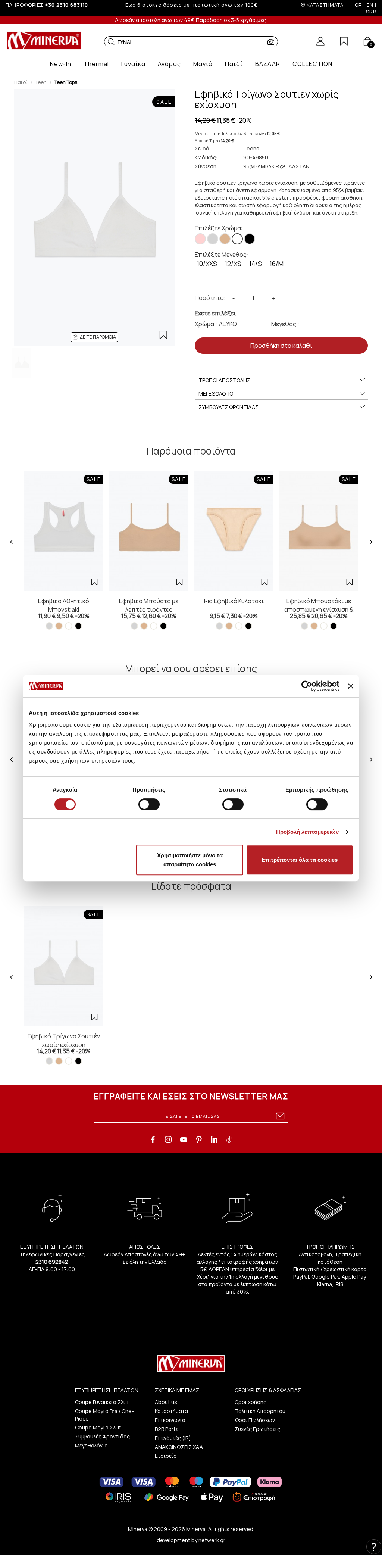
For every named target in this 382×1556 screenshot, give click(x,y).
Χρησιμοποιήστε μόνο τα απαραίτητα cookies (190, 859)
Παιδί (21, 82)
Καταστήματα (171, 1411)
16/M (276, 263)
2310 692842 (51, 1261)
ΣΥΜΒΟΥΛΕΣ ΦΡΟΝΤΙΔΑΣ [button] (228, 407)
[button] (111, 41)
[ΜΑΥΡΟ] (249, 238)
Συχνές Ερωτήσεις (257, 1428)
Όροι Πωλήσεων (255, 1420)
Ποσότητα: (210, 298)
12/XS (233, 263)
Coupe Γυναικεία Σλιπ (102, 1402)
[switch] (149, 804)
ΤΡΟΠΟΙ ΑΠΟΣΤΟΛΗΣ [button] (224, 380)
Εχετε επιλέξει (215, 313)
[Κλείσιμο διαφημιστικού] (350, 686)
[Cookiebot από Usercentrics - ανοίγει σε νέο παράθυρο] (306, 686)
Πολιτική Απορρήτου (260, 1411)
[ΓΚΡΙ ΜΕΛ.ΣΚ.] (212, 238)
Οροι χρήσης (250, 1402)
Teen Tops (65, 82)
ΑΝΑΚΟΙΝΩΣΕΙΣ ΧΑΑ (179, 1446)
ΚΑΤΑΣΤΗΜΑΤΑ (325, 4)
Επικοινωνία (170, 1420)
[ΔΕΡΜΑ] (225, 238)
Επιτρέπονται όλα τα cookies (300, 860)
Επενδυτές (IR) (173, 1437)
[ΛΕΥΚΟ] (237, 238)
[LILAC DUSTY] (200, 238)
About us (166, 1402)
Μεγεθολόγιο (91, 1445)
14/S (255, 263)
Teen (41, 82)
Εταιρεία (166, 1455)
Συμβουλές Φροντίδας (102, 1436)
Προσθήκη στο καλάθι (281, 346)
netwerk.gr (211, 1540)
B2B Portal (167, 1428)
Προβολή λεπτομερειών (307, 832)
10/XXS (207, 263)
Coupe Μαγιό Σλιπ (98, 1427)
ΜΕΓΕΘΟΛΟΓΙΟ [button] (215, 393)
